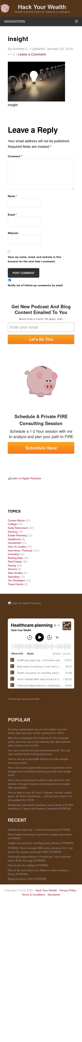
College (12, 524)
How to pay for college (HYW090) (28, 865)
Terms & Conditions (33, 894)
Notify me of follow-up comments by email (35, 285)
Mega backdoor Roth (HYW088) (27, 878)
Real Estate (15, 561)
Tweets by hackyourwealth (24, 698)
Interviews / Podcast (20, 550)
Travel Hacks (15, 584)
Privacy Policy (67, 890)
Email (12, 214)
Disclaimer (54, 894)
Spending (13, 576)
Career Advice (16, 520)
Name (12, 196)
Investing (13, 554)
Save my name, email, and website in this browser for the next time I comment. (34, 259)
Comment (15, 156)
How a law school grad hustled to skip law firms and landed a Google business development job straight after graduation (39, 784)
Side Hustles (15, 572)
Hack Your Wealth (42, 6)
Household (14, 542)
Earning (12, 531)
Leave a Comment (32, 54)
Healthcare (14, 539)
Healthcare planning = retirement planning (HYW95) (39, 829)
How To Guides (17, 546)
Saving (12, 565)
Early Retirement (18, 527)
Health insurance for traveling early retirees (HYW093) (40, 843)
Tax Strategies (16, 580)
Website (13, 233)
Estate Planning (17, 535)
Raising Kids (15, 557)
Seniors (12, 569)
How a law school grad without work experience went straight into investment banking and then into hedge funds (40, 771)
